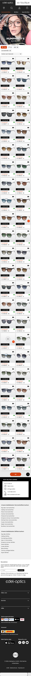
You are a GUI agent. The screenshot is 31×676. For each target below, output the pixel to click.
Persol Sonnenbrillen (7, 511)
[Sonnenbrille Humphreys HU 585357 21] (23, 355)
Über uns (4, 593)
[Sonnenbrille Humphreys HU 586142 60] (23, 183)
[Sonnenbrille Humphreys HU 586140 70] (23, 79)
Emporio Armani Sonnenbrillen (10, 518)
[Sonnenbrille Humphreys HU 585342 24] (23, 424)
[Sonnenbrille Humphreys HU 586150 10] (8, 372)
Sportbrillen (26, 12)
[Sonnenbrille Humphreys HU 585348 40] (23, 234)
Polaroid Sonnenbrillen (7, 516)
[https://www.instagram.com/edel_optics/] (23, 643)
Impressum (21, 667)
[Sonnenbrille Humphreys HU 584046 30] (8, 165)
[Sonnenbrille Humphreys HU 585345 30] (23, 459)
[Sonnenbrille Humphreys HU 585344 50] (8, 96)
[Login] (19, 8)
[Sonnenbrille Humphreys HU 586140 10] (8, 62)
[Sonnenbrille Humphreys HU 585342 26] (23, 114)
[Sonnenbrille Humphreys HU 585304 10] (23, 217)
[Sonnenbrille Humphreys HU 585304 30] (8, 131)
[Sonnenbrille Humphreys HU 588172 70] (23, 407)
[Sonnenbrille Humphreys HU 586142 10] (23, 286)
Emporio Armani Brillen (8, 542)
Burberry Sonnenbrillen (8, 526)
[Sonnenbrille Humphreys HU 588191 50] (8, 459)
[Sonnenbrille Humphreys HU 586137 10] (8, 114)
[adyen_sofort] (22, 619)
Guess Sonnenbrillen (7, 522)
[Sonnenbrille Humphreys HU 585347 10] (23, 303)
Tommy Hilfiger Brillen (7, 550)
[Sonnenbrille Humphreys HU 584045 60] (23, 62)
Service (3, 600)
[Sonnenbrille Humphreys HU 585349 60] (23, 131)
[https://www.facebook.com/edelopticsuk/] (19, 643)
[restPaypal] (11, 619)
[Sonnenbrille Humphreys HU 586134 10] (8, 441)
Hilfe (2, 608)
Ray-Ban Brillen (5, 534)
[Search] (12, 8)
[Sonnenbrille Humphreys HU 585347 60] (23, 390)
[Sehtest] (4, 8)
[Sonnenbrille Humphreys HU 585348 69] (8, 148)
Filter (5, 47)
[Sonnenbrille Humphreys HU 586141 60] (8, 217)
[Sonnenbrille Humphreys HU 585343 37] (8, 407)
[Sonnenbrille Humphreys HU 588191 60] (23, 441)
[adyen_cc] (2, 619)
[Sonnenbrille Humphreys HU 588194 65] (23, 200)
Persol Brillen (5, 544)
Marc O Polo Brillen (6, 540)
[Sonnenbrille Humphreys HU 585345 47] (8, 424)
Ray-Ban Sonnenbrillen (7, 507)
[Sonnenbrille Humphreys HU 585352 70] (8, 355)
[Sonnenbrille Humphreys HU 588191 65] (8, 269)
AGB (7, 667)
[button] (8, 2)
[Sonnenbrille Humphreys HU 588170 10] (23, 148)
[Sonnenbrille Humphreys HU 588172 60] (8, 286)
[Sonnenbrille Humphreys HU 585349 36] (23, 252)
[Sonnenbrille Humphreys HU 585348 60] (8, 303)
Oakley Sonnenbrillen (7, 509)
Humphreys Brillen (6, 538)
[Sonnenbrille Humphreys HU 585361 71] (8, 338)
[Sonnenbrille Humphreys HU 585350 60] (8, 234)
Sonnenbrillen (5, 12)
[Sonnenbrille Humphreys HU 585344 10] (8, 252)
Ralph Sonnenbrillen (7, 524)
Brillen (16, 12)
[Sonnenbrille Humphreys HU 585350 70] (8, 183)
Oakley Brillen (5, 536)
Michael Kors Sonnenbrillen (9, 520)
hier (24, 575)
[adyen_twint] (17, 619)
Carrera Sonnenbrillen (7, 514)
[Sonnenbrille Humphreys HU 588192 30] (8, 390)
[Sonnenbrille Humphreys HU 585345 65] (8, 79)
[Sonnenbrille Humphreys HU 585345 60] (23, 96)
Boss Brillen (4, 548)
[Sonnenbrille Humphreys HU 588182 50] (8, 321)
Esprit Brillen (5, 552)
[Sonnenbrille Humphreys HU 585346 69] (23, 321)
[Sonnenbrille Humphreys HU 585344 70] (8, 200)
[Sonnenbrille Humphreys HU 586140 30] (23, 165)
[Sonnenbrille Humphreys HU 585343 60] (23, 269)
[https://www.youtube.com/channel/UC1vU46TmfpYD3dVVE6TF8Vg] (27, 643)
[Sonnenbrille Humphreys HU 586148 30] (23, 338)
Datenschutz (13, 667)
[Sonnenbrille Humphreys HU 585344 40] (23, 372)
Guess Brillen (5, 546)
